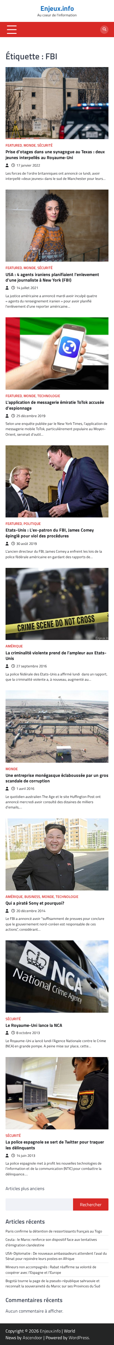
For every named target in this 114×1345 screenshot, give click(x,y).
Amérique (14, 646)
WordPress (79, 1337)
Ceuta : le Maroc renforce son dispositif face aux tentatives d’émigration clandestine (51, 1242)
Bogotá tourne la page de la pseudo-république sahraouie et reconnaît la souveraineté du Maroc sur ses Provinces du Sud (53, 1283)
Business (32, 897)
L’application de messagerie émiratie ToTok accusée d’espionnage (55, 405)
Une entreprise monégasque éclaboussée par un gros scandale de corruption (57, 778)
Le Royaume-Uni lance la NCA (34, 1025)
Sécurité (45, 145)
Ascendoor (32, 1337)
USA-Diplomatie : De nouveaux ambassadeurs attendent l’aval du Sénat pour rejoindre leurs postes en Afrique (57, 1255)
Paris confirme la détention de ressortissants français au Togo (54, 1231)
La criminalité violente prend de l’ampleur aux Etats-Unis (56, 655)
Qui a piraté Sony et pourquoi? (35, 903)
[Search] (104, 29)
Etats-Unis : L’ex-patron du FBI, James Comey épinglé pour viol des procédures (50, 533)
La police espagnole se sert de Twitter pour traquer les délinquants (55, 1145)
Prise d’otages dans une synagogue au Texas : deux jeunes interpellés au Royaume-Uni (55, 154)
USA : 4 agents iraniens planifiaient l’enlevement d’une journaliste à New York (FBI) (52, 277)
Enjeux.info (57, 8)
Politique (32, 524)
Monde (30, 145)
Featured (14, 145)
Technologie (48, 396)
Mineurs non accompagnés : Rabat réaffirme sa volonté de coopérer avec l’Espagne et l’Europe (51, 1269)
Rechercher (91, 1204)
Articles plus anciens (25, 1188)
